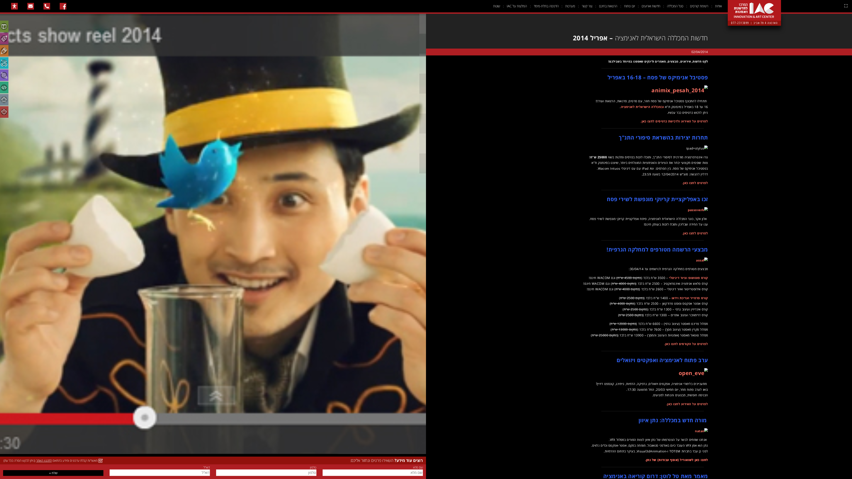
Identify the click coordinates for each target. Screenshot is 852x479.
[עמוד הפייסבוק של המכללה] (63, 6)
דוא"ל (206, 467)
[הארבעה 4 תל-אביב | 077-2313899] (754, 7)
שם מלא (418, 467)
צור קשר (587, 6)
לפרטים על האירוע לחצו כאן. (687, 404)
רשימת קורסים (699, 6)
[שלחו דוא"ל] (30, 6)
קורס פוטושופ (698, 278)
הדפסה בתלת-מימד (546, 6)
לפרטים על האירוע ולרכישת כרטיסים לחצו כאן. (674, 121)
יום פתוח (629, 6)
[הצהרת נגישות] (14, 6)
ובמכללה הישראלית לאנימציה (642, 107)
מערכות (570, 6)
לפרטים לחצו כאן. (695, 183)
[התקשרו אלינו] (46, 6)
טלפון (313, 467)
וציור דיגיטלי (678, 278)
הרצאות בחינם (608, 6)
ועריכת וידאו (680, 298)
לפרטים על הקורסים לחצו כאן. (686, 344)
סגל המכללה (675, 6)
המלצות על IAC (517, 6)
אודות (718, 6)
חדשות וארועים (651, 6)
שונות (496, 6)
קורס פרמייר (699, 298)
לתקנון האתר (44, 460)
